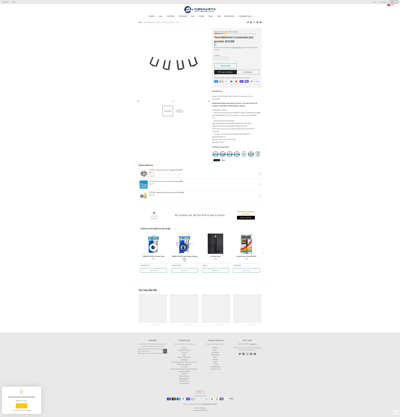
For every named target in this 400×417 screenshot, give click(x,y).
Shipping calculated (220, 147)
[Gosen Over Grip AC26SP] (246, 243)
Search (184, 352)
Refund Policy (184, 381)
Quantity (217, 55)
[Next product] (263, 253)
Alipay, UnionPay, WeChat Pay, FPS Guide (184, 369)
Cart (394, 2)
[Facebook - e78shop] (251, 22)
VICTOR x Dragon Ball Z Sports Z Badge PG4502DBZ (166, 170)
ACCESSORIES (215, 367)
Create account (383, 2)
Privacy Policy (184, 383)
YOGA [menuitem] (219, 16)
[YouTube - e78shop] (260, 22)
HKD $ (13, 2)
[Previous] (138, 101)
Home (140, 22)
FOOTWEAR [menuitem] (183, 16)
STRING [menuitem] (201, 16)
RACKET (215, 348)
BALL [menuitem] (160, 16)
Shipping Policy (184, 378)
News (184, 355)
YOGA (216, 364)
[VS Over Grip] (215, 243)
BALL (215, 350)
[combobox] (164, 175)
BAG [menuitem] (192, 16)
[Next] (208, 101)
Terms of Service (184, 376)
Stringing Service (237, 47)
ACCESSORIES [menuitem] (229, 16)
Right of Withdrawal (184, 357)
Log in (375, 2)
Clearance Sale (216, 369)
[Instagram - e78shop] (254, 22)
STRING (215, 360)
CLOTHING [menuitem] (170, 16)
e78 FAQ (184, 374)
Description (217, 91)
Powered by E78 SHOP (200, 410)
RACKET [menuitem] (152, 16)
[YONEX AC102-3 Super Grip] (153, 243)
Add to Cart (153, 270)
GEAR (215, 362)
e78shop (203, 408)
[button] (200, 173)
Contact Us (253, 344)
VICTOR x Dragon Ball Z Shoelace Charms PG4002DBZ (166, 192)
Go (165, 351)
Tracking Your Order (184, 350)
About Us (184, 348)
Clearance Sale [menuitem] (245, 16)
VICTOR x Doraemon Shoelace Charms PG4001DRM (166, 181)
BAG (215, 357)
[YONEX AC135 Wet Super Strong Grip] (184, 243)
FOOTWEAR (215, 355)
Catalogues (184, 360)
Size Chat (184, 367)
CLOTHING (215, 352)
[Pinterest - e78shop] (257, 22)
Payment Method (184, 371)
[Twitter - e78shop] (248, 22)
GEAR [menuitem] (211, 16)
